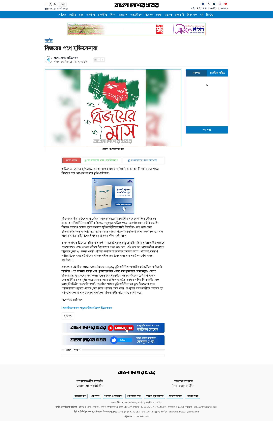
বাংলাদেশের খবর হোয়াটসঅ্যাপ (102, 160)
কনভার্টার (224, 8)
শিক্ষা (112, 15)
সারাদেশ (123, 15)
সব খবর (206, 130)
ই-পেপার (203, 8)
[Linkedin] (214, 3)
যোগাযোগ (95, 396)
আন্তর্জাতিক (136, 15)
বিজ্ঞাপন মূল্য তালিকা (154, 396)
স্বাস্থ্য (81, 15)
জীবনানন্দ (192, 15)
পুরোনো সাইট (192, 396)
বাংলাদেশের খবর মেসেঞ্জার (143, 160)
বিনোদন (149, 15)
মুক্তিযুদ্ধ (68, 316)
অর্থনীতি (90, 15)
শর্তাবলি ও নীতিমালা (113, 396)
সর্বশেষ (62, 15)
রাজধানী (179, 15)
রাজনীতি (102, 15)
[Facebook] (202, 3)
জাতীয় (72, 15)
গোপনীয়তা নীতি (134, 396)
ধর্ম (201, 15)
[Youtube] (225, 3)
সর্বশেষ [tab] (196, 73)
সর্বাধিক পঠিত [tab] (217, 73)
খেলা (159, 15)
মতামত (168, 15)
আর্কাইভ (213, 8)
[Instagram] (220, 3)
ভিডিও (209, 15)
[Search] (50, 4)
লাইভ (193, 8)
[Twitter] (208, 3)
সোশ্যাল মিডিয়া (175, 396)
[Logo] (136, 5)
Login (62, 4)
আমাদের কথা (80, 396)
